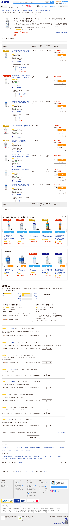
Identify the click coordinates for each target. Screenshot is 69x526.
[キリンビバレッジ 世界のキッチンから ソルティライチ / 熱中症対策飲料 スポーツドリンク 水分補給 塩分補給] (21, 225)
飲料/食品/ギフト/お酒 (10, 10)
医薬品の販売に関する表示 (31, 496)
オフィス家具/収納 (60, 447)
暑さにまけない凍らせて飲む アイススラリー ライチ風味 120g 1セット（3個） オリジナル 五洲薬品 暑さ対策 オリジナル (60, 271)
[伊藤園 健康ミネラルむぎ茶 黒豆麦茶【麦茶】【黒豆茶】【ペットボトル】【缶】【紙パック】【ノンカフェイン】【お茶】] (60, 225)
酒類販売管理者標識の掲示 (31, 493)
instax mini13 (24, 471)
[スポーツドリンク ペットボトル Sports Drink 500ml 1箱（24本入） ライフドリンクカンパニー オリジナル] (15, 69)
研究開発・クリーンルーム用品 (55, 456)
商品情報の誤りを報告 (61, 32)
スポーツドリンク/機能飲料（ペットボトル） (42, 10)
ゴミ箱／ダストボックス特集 (33, 508)
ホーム (3, 10)
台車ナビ (20, 510)
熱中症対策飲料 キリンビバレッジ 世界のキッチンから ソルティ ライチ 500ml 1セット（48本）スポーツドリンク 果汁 (21, 76)
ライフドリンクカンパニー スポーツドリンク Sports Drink (47, 271)
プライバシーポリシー (31, 485)
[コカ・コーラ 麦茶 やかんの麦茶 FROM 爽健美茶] (47, 225)
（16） (19, 129)
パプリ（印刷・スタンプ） (43, 484)
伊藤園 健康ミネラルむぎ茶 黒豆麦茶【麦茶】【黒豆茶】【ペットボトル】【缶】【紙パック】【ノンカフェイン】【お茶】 (60, 237)
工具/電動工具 (28, 456)
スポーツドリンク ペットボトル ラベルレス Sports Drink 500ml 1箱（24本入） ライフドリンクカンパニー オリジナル (23, 118)
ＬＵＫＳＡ (11, 328)
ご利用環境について (30, 486)
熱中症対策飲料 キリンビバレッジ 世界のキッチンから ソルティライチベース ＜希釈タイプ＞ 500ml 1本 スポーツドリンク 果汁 (21, 185)
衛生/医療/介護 (28, 450)
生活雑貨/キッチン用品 (6, 450)
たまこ (10, 419)
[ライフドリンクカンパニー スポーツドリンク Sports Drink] (47, 259)
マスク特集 (39, 510)
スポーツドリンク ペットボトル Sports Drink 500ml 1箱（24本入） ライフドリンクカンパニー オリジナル (23, 68)
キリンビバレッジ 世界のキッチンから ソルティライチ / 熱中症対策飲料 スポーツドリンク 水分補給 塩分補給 (21, 237)
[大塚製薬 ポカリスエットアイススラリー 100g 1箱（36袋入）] (8, 259)
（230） (19, 158)
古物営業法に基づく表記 (31, 489)
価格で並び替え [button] (57, 204)
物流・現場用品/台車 (19, 456)
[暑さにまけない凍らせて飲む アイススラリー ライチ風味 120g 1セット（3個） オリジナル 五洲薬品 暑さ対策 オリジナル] (60, 259)
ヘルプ (65, 3)
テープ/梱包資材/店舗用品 (7, 456)
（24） (19, 105)
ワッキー (11, 355)
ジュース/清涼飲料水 (28, 10)
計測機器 (44, 456)
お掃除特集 (42, 508)
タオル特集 (58, 508)
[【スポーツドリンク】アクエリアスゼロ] (34, 259)
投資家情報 (17, 484)
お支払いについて (4, 485)
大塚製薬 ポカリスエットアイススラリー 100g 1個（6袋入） (22, 271)
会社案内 (16, 482)
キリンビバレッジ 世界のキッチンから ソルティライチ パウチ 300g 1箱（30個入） (21, 126)
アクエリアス (45, 471)
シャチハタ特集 (59, 510)
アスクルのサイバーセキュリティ (19, 490)
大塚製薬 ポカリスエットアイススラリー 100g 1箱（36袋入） (9, 271)
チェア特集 (19, 508)
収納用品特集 (53, 510)
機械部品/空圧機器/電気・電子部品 (9, 458)
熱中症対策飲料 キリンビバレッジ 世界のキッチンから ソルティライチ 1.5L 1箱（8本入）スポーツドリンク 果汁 (21, 155)
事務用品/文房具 (5, 447)
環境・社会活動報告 (18, 485)
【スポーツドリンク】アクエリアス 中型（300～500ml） (34, 237)
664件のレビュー (5, 295)
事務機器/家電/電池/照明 (49, 447)
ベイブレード (32, 471)
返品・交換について (4, 486)
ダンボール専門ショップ (6, 510)
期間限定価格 (6, 50)
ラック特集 (25, 508)
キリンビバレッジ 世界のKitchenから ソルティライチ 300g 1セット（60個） (20, 141)
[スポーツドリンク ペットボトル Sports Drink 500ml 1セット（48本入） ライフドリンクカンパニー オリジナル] (15, 95)
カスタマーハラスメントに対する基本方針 (19, 487)
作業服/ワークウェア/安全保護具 (25, 458)
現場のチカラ (15, 510)
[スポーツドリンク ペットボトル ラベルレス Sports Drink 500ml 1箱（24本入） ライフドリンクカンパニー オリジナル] (15, 119)
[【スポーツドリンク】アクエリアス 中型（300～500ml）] (34, 225)
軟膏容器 (17, 471)
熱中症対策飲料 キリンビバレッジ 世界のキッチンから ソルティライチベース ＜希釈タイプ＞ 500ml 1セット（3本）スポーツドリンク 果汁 (21, 102)
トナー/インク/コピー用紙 (22, 447)
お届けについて (4, 484)
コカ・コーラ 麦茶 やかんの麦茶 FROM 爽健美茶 (47, 237)
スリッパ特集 (51, 508)
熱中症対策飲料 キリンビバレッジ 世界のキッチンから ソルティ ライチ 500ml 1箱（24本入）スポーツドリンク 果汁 (21, 51)
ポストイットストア (19, 511)
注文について (3, 482)
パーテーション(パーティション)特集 (9, 508)
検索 (52, 2)
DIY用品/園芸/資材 (38, 458)
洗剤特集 (46, 508)
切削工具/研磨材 (36, 456)
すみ (10, 407)
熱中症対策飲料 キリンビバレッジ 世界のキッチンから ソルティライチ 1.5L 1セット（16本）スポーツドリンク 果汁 (21, 170)
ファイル (12, 447)
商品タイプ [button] (48, 204)
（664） (19, 54)
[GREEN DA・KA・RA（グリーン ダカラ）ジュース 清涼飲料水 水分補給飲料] (8, 225)
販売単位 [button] (34, 203)
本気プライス (7, 76)
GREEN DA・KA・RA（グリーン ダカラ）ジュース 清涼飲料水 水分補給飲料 (9, 237)
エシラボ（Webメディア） (43, 488)
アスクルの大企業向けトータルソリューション (43, 491)
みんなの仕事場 (42, 486)
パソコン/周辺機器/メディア (36, 447)
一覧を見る (20, 462)
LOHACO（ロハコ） (42, 482)
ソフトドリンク (19, 10)
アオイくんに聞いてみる (59, 487)
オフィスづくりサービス (28, 511)
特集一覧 (44, 511)
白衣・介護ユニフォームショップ (8, 511)
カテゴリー (3, 6)
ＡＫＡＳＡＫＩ (12, 369)
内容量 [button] (41, 204)
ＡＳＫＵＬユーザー (13, 342)
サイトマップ (29, 482)
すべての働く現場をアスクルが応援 (29, 510)
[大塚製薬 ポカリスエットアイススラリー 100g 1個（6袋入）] (21, 259)
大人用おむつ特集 (46, 510)
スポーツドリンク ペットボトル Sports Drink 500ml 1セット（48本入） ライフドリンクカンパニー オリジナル (23, 94)
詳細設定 (46, 2)
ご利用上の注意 (30, 488)
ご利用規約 (29, 484)
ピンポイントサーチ (37, 511)
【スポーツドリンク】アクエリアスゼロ (34, 270)
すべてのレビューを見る (60, 432)
